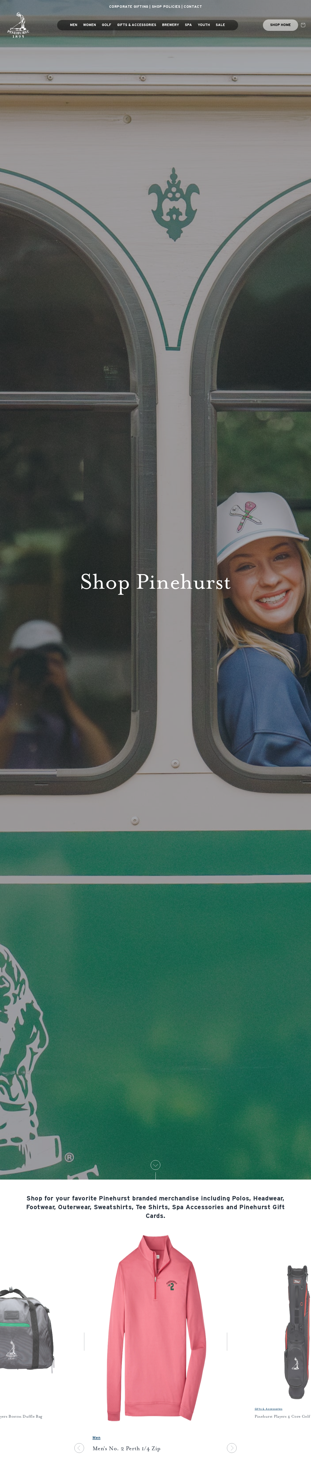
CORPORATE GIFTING (128, 7)
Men (97, 1438)
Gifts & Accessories (268, 1408)
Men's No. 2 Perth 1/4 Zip (127, 1449)
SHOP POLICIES (166, 7)
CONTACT (193, 7)
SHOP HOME (280, 25)
